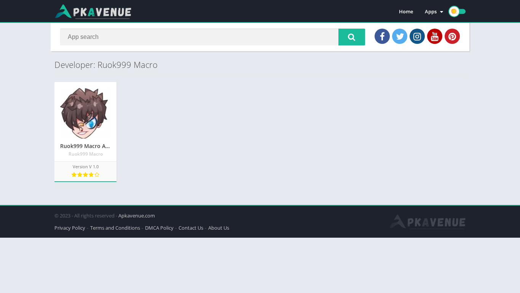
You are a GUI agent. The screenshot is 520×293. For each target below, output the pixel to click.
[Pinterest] (452, 36)
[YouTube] (434, 36)
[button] (351, 37)
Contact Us (191, 227)
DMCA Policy (159, 227)
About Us (218, 227)
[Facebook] (382, 36)
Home (406, 11)
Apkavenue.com (136, 215)
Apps (431, 11)
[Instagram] (417, 36)
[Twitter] (399, 36)
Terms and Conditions (115, 227)
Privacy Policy (69, 227)
